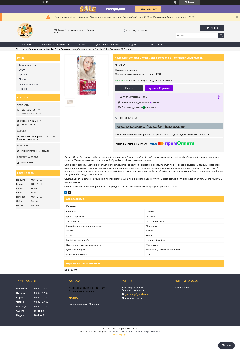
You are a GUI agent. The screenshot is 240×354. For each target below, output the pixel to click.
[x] (69, 193)
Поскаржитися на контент (121, 331)
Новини (23, 88)
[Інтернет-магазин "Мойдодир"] (25, 40)
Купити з (153, 88)
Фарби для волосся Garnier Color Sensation (47, 49)
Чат (229, 345)
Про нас (82, 44)
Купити (129, 88)
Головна (27, 44)
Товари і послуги (28, 65)
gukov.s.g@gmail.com (30, 121)
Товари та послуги (53, 44)
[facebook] (65, 193)
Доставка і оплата (107, 44)
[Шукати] (221, 35)
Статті (22, 69)
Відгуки (133, 44)
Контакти (156, 44)
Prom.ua (135, 328)
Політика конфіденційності (147, 331)
